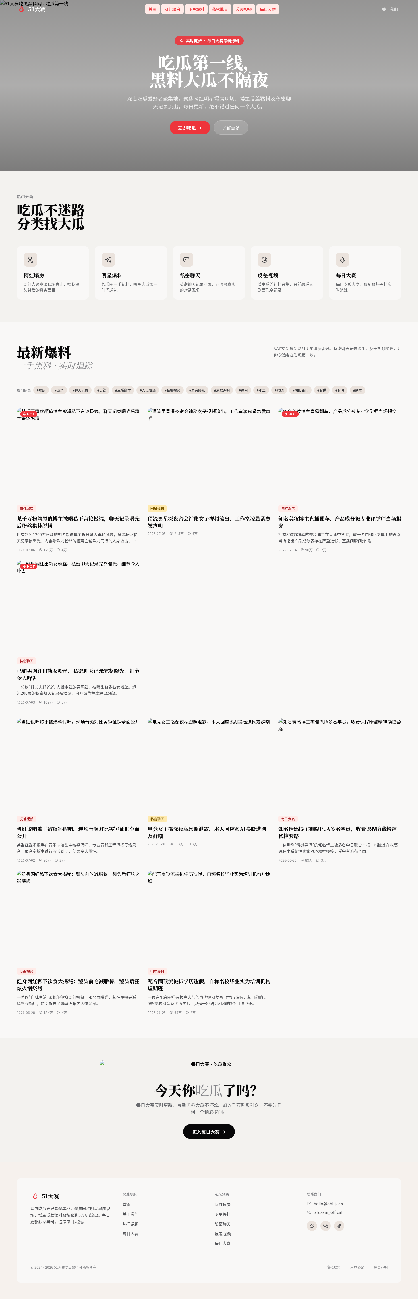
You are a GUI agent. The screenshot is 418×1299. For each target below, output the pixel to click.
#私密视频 (172, 390)
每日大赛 (268, 9)
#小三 (261, 390)
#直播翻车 (123, 390)
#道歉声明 (222, 390)
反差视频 (244, 9)
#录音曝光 (197, 390)
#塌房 (41, 390)
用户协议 (357, 1267)
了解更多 (231, 127)
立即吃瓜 (187, 127)
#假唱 (339, 390)
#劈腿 (279, 390)
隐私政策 (333, 1267)
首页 (152, 9)
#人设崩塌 (148, 390)
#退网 (243, 390)
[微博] (312, 1226)
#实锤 (101, 390)
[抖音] (339, 1226)
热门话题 (130, 1224)
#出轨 (59, 390)
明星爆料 (196, 9)
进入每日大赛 (206, 1131)
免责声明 (381, 1267)
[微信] (325, 1226)
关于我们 (390, 9)
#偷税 (321, 390)
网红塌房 (172, 9)
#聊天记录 (80, 390)
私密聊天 (220, 9)
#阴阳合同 (300, 390)
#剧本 (357, 390)
